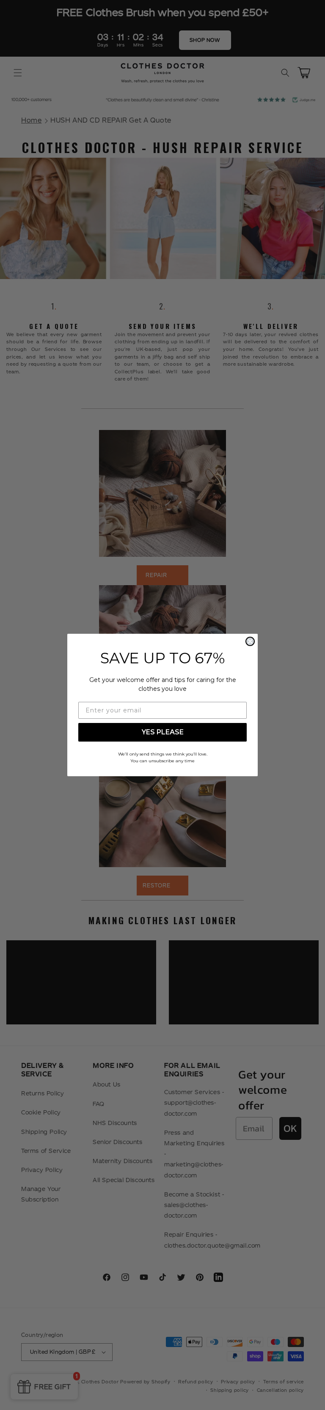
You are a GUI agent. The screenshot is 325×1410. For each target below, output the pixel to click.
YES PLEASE (163, 732)
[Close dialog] (250, 641)
